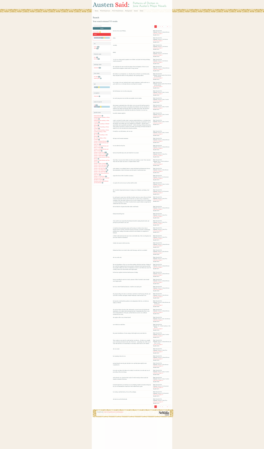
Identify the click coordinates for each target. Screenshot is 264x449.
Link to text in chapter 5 (158, 78)
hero (95, 57)
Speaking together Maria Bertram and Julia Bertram (101, 181)
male (95, 48)
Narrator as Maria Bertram (99, 155)
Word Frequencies (105, 11)
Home (96, 11)
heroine (95, 59)
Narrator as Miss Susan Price (100, 166)
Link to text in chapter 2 (158, 33)
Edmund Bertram (97, 115)
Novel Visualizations (117, 11)
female (95, 46)
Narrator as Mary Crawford (100, 163)
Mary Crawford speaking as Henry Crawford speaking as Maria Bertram (101, 131)
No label (96, 76)
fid (94, 105)
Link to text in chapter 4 (158, 69)
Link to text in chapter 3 (158, 40)
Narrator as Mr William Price (100, 170)
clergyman (96, 96)
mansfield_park (97, 37)
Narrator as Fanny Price (99, 152)
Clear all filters (96, 32)
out (94, 87)
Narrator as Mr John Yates (99, 168)
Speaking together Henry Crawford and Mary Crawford (101, 178)
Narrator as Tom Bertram (99, 176)
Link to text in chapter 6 (158, 134)
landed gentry (97, 78)
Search (136, 11)
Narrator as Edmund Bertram (100, 141)
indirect (95, 106)
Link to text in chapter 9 (158, 335)
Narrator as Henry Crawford (100, 154)
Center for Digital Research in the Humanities (113, 412)
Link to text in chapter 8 (158, 289)
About (141, 11)
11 (167, 26)
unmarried (96, 67)
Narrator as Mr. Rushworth (100, 171)
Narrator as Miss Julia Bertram (100, 165)
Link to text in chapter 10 (158, 366)
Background (128, 11)
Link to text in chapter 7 (158, 200)
